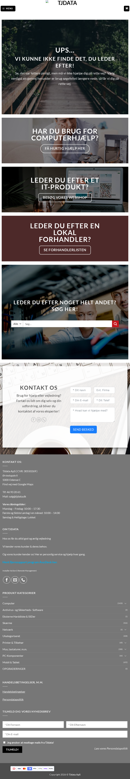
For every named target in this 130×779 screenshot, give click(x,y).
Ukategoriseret (11, 636)
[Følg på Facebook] (33, 419)
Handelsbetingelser (14, 691)
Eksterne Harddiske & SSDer (19, 616)
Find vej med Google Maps (18, 484)
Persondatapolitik (13, 699)
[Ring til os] (44, 419)
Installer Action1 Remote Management (20, 570)
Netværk (8, 629)
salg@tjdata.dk (17, 496)
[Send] (115, 324)
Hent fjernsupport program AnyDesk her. (30, 562)
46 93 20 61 (13, 492)
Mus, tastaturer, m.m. (15, 649)
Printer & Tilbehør (13, 642)
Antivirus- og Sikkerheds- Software (23, 609)
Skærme (7, 622)
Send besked (83, 429)
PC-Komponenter (13, 655)
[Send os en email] (38, 419)
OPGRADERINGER (14, 668)
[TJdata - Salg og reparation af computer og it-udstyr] (66, 8)
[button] (8, 8)
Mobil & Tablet (11, 662)
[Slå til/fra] (125, 603)
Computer (9, 603)
